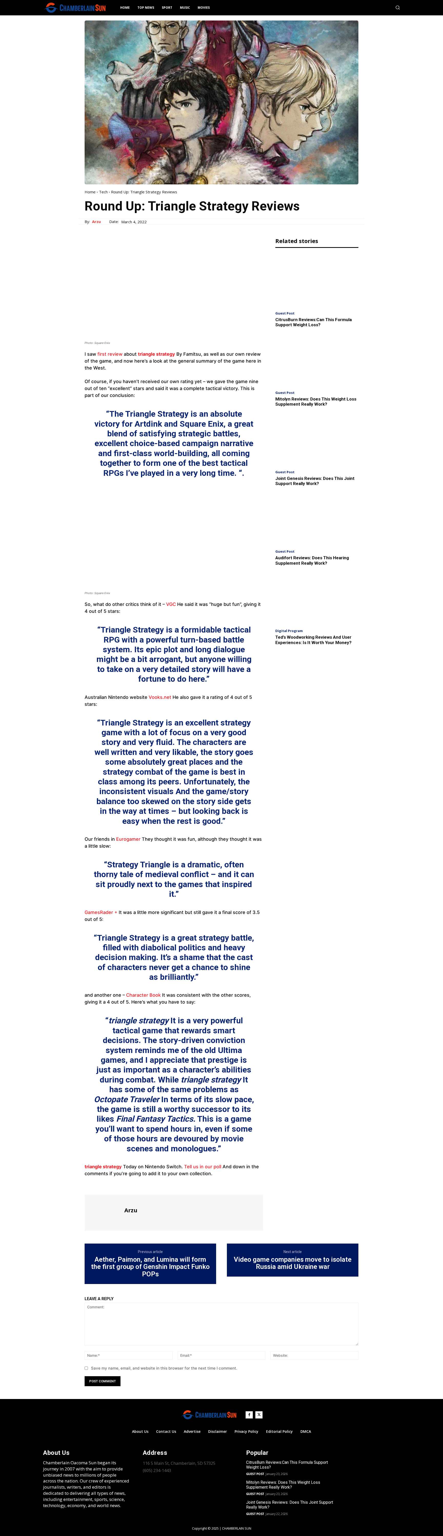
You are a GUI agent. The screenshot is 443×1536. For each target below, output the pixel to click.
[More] (137, 1185)
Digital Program (289, 631)
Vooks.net (160, 697)
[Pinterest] (113, 1185)
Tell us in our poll (202, 1166)
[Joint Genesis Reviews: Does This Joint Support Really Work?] (316, 439)
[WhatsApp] (125, 1185)
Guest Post (285, 313)
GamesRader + (101, 912)
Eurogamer (128, 839)
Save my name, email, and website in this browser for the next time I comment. (164, 1368)
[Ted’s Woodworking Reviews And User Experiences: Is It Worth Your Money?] (316, 598)
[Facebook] (90, 1185)
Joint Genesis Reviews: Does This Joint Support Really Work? (315, 481)
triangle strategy (156, 354)
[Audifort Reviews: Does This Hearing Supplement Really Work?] (316, 519)
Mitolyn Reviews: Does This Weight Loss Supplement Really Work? (315, 401)
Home (90, 191)
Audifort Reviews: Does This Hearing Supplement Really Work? (312, 560)
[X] (101, 1185)
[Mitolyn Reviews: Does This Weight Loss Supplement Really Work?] (316, 360)
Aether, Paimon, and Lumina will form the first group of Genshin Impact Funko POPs (150, 1267)
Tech (103, 191)
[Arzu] (103, 1212)
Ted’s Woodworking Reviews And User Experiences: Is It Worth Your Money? (313, 640)
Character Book (143, 995)
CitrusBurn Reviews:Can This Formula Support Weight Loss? (313, 322)
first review (110, 354)
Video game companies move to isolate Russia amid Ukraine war (292, 1263)
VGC (171, 604)
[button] (397, 7)
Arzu (96, 221)
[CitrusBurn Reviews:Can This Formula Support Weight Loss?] (316, 280)
